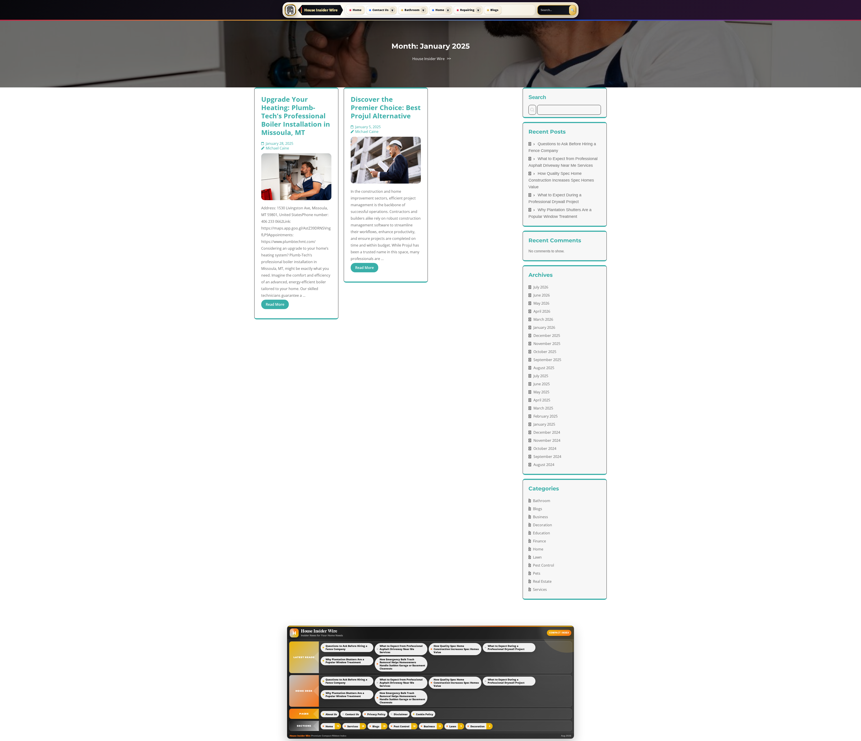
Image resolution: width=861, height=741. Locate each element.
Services (540, 589)
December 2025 (546, 335)
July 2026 (540, 287)
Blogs (494, 10)
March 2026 (543, 319)
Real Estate (542, 581)
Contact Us (380, 10)
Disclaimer (401, 714)
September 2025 (547, 359)
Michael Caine (277, 148)
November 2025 (546, 343)
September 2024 (547, 456)
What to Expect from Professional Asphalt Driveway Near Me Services (401, 649)
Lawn (537, 557)
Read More (275, 304)
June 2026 (541, 295)
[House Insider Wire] (290, 10)
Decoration (542, 524)
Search (537, 97)
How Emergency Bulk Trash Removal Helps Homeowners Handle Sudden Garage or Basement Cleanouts (402, 664)
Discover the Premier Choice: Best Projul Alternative (386, 107)
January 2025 (544, 424)
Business (540, 516)
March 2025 (543, 408)
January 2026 (544, 327)
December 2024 (546, 432)
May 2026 (541, 303)
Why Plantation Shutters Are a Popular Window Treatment (345, 661)
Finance (539, 541)
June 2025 (541, 383)
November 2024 (546, 440)
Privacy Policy (376, 714)
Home (357, 10)
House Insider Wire (321, 10)
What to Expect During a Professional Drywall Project (506, 647)
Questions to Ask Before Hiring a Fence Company (346, 647)
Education (541, 533)
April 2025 (541, 400)
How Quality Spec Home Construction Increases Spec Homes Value (561, 180)
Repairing (467, 10)
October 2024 (544, 448)
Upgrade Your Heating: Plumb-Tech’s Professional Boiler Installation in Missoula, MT (295, 116)
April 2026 (541, 311)
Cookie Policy (424, 714)
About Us (331, 714)
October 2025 (544, 351)
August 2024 (543, 464)
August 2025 (543, 367)
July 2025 (540, 375)
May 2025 (541, 392)
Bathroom (412, 10)
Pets (536, 573)
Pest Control (543, 565)
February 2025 (545, 416)
